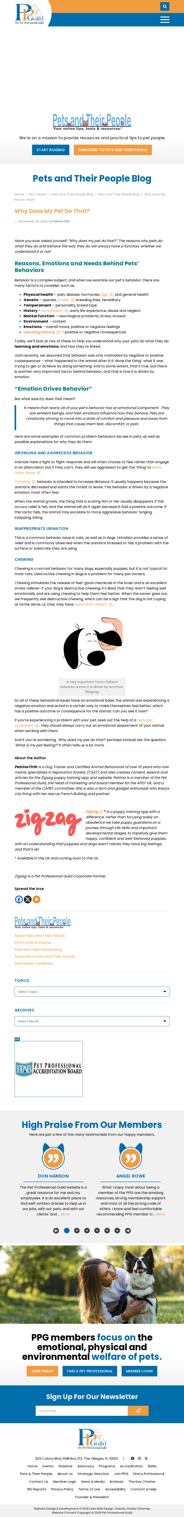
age (104, 294)
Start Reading (51, 149)
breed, (63, 299)
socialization (52, 310)
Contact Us (38, 1481)
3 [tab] (87, 1230)
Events (48, 1466)
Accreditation (131, 1466)
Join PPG (121, 1473)
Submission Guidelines (34, 963)
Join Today (42, 1371)
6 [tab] (117, 1230)
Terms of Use (89, 1489)
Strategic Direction (93, 1473)
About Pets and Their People (40, 935)
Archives (116, 1481)
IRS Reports (36, 1489)
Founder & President (92, 1497)
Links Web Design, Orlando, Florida (113, 1509)
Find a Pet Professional (90, 1371)
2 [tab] (77, 1230)
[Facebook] (19, 899)
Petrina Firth (61, 221)
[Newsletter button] (138, 1411)
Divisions (65, 1466)
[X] (28, 899)
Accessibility (115, 1489)
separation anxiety (90, 604)
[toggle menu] (164, 19)
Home (33, 1466)
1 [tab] (67, 1230)
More (65, 1214)
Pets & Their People (36, 1473)
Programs (107, 1466)
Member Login (139, 1371)
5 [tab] (107, 1230)
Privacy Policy (62, 1489)
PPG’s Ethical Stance (33, 942)
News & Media (93, 1481)
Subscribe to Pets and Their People (112, 149)
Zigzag (91, 811)
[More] (36, 899)
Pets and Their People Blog (38, 949)
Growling (22, 481)
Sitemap (144, 1509)
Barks (152, 1466)
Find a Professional (148, 1473)
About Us (65, 1473)
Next (128, 1231)
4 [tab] (97, 1230)
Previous (56, 1231)
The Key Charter (142, 1481)
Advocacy (85, 1466)
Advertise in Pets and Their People (45, 956)
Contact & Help (144, 1489)
